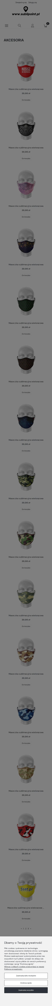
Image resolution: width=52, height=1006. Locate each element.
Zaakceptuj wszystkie (26, 990)
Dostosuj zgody (26, 983)
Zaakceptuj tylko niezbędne (26, 976)
